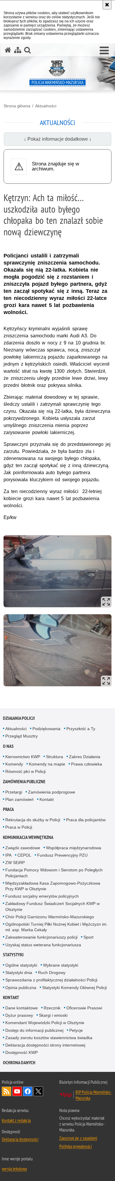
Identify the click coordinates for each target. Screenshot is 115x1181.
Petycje (76, 1030)
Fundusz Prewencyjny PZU (62, 855)
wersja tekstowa (14, 1169)
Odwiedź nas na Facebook (27, 1091)
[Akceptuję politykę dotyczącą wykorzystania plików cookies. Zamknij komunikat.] (107, 4)
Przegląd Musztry (21, 736)
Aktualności (45, 106)
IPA (8, 855)
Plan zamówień (19, 799)
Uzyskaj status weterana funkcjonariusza (43, 944)
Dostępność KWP (21, 1052)
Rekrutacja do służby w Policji (32, 819)
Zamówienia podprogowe (51, 792)
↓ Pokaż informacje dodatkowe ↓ (57, 139)
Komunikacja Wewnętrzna (28, 837)
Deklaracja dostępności (20, 1139)
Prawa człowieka (86, 764)
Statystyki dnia (18, 972)
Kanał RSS (6, 1091)
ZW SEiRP (15, 862)
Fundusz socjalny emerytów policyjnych (42, 896)
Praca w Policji (18, 827)
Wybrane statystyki (60, 965)
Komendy (14, 764)
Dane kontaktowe (21, 1008)
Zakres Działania (84, 756)
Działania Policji (19, 718)
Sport (88, 937)
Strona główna (17, 106)
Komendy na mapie (47, 764)
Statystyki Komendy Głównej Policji (74, 987)
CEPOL (24, 855)
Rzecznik (52, 1008)
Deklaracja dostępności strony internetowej (45, 1045)
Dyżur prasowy (19, 1015)
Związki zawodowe (22, 847)
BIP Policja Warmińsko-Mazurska (93, 1095)
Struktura (54, 756)
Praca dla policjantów (86, 819)
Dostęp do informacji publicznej (34, 1030)
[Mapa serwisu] (17, 50)
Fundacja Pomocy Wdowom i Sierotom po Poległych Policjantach (54, 873)
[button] (104, 51)
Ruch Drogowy (51, 972)
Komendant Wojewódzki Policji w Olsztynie (44, 1022)
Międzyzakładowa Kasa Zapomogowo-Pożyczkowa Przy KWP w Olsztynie (52, 886)
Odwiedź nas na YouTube (17, 1091)
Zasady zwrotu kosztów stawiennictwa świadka (48, 1037)
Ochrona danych (19, 1063)
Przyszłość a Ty (80, 728)
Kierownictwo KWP (22, 756)
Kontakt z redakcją (16, 1120)
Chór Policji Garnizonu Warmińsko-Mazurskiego (49, 916)
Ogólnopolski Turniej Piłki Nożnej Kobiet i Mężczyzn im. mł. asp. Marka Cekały (56, 927)
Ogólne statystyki (21, 965)
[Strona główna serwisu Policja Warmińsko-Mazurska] (8, 50)
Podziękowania (46, 728)
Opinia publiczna (20, 987)
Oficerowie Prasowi (84, 1008)
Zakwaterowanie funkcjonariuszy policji (41, 937)
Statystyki (13, 955)
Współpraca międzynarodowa (73, 847)
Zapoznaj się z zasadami (78, 1138)
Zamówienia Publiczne (24, 781)
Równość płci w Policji (25, 771)
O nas (8, 746)
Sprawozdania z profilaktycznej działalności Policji (51, 980)
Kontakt (47, 799)
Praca (8, 809)
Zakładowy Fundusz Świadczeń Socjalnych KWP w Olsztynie (52, 906)
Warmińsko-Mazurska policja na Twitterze (38, 1091)
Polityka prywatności (75, 1146)
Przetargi (13, 792)
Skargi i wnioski (53, 1015)
